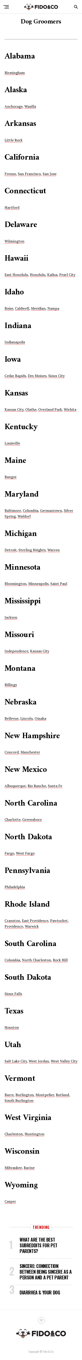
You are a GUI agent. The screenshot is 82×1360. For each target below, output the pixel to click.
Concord (12, 752)
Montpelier (45, 1094)
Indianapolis (15, 341)
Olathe (30, 409)
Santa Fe (55, 785)
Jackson (11, 617)
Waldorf (24, 516)
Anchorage (14, 106)
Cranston (12, 920)
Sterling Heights (32, 549)
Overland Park (50, 409)
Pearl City (67, 274)
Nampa (53, 308)
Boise (9, 308)
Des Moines (37, 375)
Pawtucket (59, 920)
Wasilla (30, 106)
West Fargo (25, 853)
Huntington (34, 1133)
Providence (14, 926)
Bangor (11, 476)
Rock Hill (60, 959)
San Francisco (29, 173)
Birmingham (15, 72)
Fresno (10, 173)
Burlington (24, 1094)
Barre (9, 1094)
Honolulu (37, 274)
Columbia (30, 510)
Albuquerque (15, 785)
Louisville (12, 443)
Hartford (12, 207)
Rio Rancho (37, 785)
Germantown (51, 510)
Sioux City (56, 375)
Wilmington (14, 241)
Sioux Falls (13, 993)
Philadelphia (15, 886)
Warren (53, 549)
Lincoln (26, 718)
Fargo (9, 853)
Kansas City (14, 409)
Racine (29, 1167)
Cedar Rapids (15, 375)
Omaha (40, 718)
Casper (10, 1201)
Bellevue (11, 718)
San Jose (49, 173)
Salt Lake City (16, 1061)
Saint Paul (58, 583)
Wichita (70, 409)
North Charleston (36, 959)
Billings (11, 684)
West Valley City (64, 1061)
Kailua (52, 274)
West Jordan (39, 1061)
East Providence (35, 920)
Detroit (11, 549)
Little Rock (14, 140)
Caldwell (22, 308)
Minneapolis (38, 583)
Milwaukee (13, 1167)
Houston (12, 1027)
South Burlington (19, 1100)
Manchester (30, 752)
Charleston (14, 1133)
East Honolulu (16, 274)
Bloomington (15, 583)
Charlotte (12, 819)
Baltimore (13, 510)
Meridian (38, 308)
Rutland (62, 1094)
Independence (16, 650)
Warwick (32, 926)
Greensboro (32, 819)
